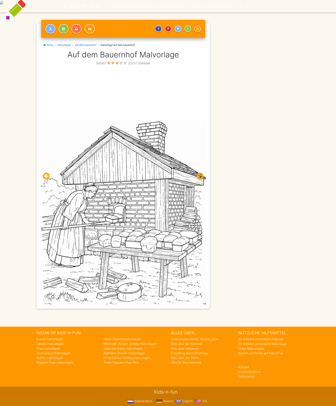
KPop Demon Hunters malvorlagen (127, 358)
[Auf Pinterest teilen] (168, 29)
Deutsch (167, 401)
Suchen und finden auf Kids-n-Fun (260, 353)
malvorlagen (64, 45)
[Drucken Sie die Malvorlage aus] (76, 28)
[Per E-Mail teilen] (197, 29)
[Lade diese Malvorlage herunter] (90, 28)
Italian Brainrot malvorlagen (122, 339)
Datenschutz (246, 376)
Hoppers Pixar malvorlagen (55, 362)
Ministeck (197, 6)
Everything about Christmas (189, 353)
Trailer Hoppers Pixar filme (121, 362)
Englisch (187, 401)
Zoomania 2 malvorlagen (54, 353)
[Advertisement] (123, 93)
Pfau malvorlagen (48, 348)
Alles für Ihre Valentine (186, 362)
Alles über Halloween (185, 348)
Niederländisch (142, 401)
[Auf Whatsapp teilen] (188, 29)
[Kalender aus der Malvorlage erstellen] (63, 28)
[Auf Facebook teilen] (158, 29)
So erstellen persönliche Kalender (261, 339)
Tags (239, 6)
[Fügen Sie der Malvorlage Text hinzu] (50, 28)
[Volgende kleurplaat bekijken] (198, 176)
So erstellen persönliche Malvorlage (262, 344)
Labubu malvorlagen (50, 344)
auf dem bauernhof (85, 45)
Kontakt (243, 367)
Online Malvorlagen (251, 348)
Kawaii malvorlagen (50, 339)
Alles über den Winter (185, 358)
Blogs (135, 6)
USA (204, 401)
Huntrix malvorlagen (50, 358)
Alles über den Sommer (186, 344)
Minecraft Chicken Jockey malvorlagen (130, 344)
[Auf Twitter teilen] (178, 29)
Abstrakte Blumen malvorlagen (124, 353)
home (49, 45)
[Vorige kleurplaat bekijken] (48, 176)
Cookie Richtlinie (249, 372)
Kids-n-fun (82, 5)
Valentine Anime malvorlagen (123, 348)
